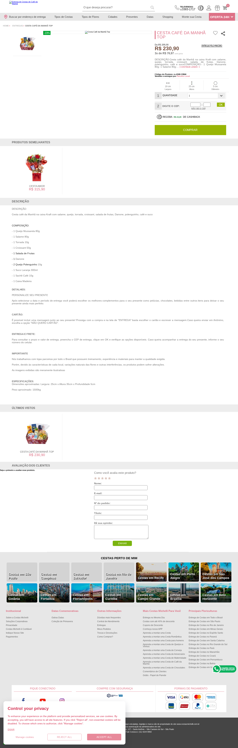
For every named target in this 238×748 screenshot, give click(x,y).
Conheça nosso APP (152, 629)
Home (6, 26)
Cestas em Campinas (48, 576)
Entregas (17, 26)
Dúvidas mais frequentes (109, 617)
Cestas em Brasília (178, 597)
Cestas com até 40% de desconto (159, 621)
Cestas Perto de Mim (119, 558)
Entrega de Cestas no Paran (203, 637)
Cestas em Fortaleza (48, 597)
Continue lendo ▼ (190, 67)
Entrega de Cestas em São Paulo (204, 621)
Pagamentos (12, 637)
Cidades (112, 16)
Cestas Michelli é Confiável (19, 629)
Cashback (201, 8)
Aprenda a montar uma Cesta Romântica (162, 637)
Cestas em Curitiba (113, 597)
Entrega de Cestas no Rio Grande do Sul (208, 644)
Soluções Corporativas (17, 621)
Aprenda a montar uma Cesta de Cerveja (162, 650)
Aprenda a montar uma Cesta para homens (163, 640)
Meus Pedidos (104, 629)
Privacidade (11, 625)
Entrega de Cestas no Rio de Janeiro (206, 625)
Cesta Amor (37, 186)
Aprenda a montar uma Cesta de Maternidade (164, 658)
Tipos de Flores (90, 16)
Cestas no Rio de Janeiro (118, 576)
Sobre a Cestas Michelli (17, 617)
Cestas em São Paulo (19, 576)
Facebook (23, 700)
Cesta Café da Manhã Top (37, 451)
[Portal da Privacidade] (114, 697)
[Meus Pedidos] (217, 8)
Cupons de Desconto (153, 625)
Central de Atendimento (108, 621)
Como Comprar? (105, 637)
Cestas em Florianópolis (83, 597)
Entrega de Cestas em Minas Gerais (206, 629)
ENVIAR (122, 543)
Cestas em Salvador (81, 576)
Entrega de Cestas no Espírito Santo (206, 633)
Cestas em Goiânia (16, 597)
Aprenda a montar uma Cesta (157, 633)
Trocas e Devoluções (107, 633)
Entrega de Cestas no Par (201, 648)
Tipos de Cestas (63, 16)
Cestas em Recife (151, 578)
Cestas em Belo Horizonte (214, 597)
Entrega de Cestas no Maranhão (204, 652)
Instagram (62, 700)
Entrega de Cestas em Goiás (202, 667)
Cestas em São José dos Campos (215, 576)
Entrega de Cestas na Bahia (202, 663)
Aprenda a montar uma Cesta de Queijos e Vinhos (163, 645)
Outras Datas (58, 617)
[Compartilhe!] (223, 34)
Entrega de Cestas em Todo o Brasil (206, 617)
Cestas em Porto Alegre (182, 576)
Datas (150, 16)
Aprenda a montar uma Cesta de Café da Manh (162, 663)
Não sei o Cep (198, 108)
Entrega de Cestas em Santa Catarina (207, 640)
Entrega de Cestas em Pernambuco (205, 659)
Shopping (167, 16)
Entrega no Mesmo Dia (154, 617)
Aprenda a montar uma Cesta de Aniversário (164, 654)
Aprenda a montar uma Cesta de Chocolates (164, 667)
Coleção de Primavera (62, 621)
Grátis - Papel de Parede (154, 675)
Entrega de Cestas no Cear (202, 656)
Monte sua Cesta (191, 16)
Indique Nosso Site (15, 633)
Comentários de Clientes (154, 671)
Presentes (132, 16)
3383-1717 (187, 8)
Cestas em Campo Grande (149, 597)
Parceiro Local (183, 76)
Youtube (43, 700)
